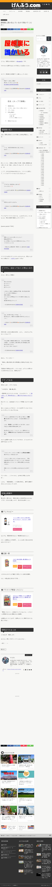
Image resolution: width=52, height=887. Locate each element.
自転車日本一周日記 (45, 152)
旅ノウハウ (44, 137)
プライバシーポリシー (7, 885)
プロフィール (12, 11)
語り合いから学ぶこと (45, 133)
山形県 (42, 163)
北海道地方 (45, 117)
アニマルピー (13, 114)
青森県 (42, 183)
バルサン (13, 258)
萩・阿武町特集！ (44, 112)
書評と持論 (45, 130)
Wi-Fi (45, 196)
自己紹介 (5, 844)
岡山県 (42, 166)
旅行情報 (20, 11)
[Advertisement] (17, 684)
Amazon (15, 566)
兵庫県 (42, 157)
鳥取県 (42, 185)
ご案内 (45, 142)
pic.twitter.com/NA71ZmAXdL (11, 84)
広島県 (42, 171)
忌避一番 (12, 116)
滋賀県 (42, 174)
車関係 (45, 201)
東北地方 (45, 119)
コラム (44, 97)
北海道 (42, 158)
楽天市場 (19, 567)
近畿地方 (45, 124)
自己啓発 (45, 132)
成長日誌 (44, 127)
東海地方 (45, 121)
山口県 (42, 161)
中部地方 (45, 114)
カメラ (45, 197)
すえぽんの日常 (45, 144)
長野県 (42, 182)
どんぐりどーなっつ (7, 851)
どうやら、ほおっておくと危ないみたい (17, 108)
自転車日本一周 (36, 11)
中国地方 (45, 110)
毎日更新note (6, 854)
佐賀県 (42, 155)
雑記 (44, 188)
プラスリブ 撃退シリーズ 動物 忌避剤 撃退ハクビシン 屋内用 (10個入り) (22, 597)
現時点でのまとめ (12, 121)
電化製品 (28, 11)
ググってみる (11, 110)
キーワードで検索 (40, 35)
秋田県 (42, 180)
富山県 (42, 160)
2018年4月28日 (19, 304)
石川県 (42, 175)
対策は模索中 (11, 112)
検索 (48, 38)
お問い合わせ (6, 14)
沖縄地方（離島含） (45, 123)
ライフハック (44, 104)
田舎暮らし (4, 649)
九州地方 (45, 116)
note (4, 11)
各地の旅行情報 (44, 108)
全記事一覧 (46, 11)
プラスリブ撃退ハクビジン (16, 117)
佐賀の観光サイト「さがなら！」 (8, 848)
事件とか (45, 191)
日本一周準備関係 (45, 150)
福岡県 (42, 178)
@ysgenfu (19, 61)
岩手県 (42, 168)
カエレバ (20, 525)
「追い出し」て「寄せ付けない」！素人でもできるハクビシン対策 (16, 395)
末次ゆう (44, 140)
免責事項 (15, 885)
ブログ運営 (44, 101)
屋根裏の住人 (11, 106)
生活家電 (45, 199)
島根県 (42, 169)
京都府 (42, 154)
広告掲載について (7, 857)
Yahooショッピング (17, 529)
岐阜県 (42, 164)
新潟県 (42, 172)
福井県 (42, 177)
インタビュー (44, 94)
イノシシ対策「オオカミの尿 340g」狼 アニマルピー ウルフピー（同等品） (22, 519)
